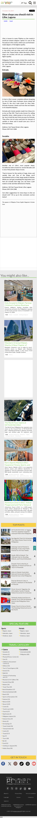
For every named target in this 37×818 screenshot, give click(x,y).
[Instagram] (15, 764)
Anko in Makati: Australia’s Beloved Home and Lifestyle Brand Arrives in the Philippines (21, 574)
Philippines (22, 434)
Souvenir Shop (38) (8, 682)
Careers (18, 797)
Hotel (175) (6, 670)
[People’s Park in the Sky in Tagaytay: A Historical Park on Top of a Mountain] (5, 569)
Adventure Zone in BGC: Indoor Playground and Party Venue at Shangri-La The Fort (18, 504)
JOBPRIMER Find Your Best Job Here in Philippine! (18, 806)
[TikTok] (21, 765)
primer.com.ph (17, 811)
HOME (5, 21)
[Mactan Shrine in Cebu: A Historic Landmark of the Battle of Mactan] (5, 586)
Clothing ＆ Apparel (23, 314)
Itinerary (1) (6, 654)
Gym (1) (5, 659)
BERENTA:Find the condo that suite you (6, 805)
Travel (11, 21)
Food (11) (5, 743)
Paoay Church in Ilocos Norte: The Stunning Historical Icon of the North (21, 608)
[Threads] (27, 765)
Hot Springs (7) (7, 723)
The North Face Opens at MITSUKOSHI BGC (15, 424)
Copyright (6, 797)
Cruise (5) (5, 706)
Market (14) (6, 684)
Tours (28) (6, 738)
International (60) (25, 652)
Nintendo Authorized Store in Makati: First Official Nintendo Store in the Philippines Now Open (21, 600)
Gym (18, 475)
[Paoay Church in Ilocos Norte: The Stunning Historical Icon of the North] (5, 612)
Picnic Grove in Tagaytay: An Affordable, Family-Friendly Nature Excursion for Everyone (21, 591)
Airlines (11, 354)
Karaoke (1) (6, 652)
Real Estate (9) (7, 714)
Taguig (27, 434)
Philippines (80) (24, 654)
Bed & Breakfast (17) (9, 689)
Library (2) (5, 721)
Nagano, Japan (7, 631)
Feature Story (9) (8, 719)
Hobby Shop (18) (7, 748)
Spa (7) (5, 736)
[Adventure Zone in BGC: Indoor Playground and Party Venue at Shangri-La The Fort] (18, 500)
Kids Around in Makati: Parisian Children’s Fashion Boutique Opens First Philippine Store (18, 305)
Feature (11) (6, 699)
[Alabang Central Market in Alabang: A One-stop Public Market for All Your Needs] (5, 552)
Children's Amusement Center (12, 515)
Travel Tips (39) (7, 687)
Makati (10, 314)
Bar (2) (4, 741)
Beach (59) (6, 694)
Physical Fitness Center (10, 475)
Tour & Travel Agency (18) (10, 668)
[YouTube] (29, 788)
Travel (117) (6, 733)
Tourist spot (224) (8, 709)
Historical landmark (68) (9, 692)
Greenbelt (15, 314)
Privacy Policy (18, 793)
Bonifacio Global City (14, 434)
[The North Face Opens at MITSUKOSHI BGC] (18, 420)
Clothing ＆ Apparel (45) (10, 746)
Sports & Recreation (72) (10, 697)
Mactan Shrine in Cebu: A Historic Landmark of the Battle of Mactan (21, 582)
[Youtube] (34, 764)
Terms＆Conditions (31, 793)
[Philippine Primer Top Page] (6, 5)
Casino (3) (6, 731)
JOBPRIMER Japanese (30, 804)
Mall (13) (5, 673)
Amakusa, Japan (7, 636)
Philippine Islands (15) (9, 716)
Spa (31, 475)
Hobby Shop (18, 435)
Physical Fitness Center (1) (10, 657)
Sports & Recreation (24, 475)
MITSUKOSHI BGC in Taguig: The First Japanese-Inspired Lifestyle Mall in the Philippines (21, 531)
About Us (6, 793)
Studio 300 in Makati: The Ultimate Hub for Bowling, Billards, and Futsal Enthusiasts (21, 557)
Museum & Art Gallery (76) (10, 679)
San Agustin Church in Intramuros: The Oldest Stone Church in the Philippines (22, 540)
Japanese (6, 801)
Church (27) (6, 711)
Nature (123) (6, 701)
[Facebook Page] (3, 764)
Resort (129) (6, 704)
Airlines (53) (6, 666)
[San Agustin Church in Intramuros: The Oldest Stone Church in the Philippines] (5, 544)
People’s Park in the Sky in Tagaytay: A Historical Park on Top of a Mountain (21, 565)
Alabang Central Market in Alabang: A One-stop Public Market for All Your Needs (20, 548)
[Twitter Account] (10, 765)
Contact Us (31, 797)
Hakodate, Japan (7, 633)
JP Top (24, 3)
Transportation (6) (8, 728)
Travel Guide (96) (8, 726)
